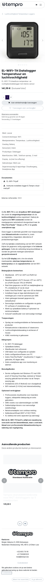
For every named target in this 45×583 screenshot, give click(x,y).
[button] (2, 40)
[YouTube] (25, 523)
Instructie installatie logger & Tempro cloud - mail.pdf (21, 187)
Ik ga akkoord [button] (37, 579)
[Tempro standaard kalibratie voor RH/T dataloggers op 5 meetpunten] (22, 474)
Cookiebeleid (22, 563)
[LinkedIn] (20, 523)
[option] (22, 480)
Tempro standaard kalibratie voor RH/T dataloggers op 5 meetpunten (20, 497)
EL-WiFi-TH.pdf (12, 181)
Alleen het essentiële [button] (21, 579)
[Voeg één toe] (11, 97)
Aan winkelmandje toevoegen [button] (24, 102)
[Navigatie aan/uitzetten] (40, 5)
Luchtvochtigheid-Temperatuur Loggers (19, 14)
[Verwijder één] (3, 97)
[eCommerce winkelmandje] (36, 5)
